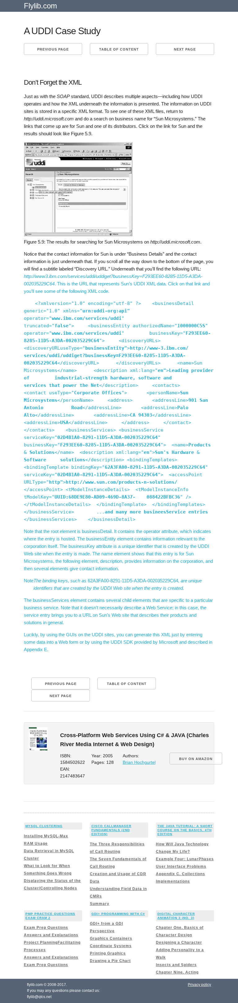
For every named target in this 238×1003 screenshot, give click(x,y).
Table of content (119, 49)
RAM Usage (36, 843)
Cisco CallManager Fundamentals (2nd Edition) (111, 830)
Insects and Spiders (176, 965)
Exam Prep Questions (46, 927)
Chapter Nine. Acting (177, 972)
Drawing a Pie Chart (110, 961)
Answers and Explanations (51, 935)
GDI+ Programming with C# (118, 914)
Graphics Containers (111, 938)
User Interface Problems (181, 866)
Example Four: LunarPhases (185, 859)
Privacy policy (199, 985)
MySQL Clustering (44, 826)
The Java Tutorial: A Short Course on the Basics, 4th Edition (185, 830)
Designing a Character (179, 942)
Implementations (173, 881)
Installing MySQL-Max (46, 836)
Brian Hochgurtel (139, 762)
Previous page (53, 49)
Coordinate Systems (111, 946)
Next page (185, 49)
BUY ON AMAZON (196, 759)
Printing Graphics (108, 953)
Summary (99, 904)
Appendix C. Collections (180, 874)
